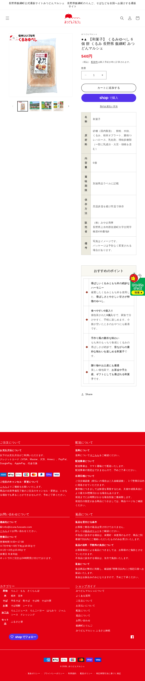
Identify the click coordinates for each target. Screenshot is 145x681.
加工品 (5, 612)
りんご (14, 590)
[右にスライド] (68, 106)
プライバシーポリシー (54, 673)
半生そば (16, 600)
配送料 (94, 62)
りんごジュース (19, 610)
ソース (14, 614)
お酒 (5, 605)
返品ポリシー (92, 531)
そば (5, 600)
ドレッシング (27, 614)
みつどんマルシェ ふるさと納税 (93, 630)
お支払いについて (85, 605)
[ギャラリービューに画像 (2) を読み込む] (35, 106)
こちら (3, 486)
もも (22, 590)
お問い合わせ (83, 620)
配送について (83, 610)
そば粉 (35, 600)
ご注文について (84, 600)
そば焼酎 (16, 605)
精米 (13, 595)
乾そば (26, 600)
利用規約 (72, 673)
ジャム (62, 610)
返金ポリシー (34, 673)
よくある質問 (83, 595)
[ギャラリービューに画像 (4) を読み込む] (58, 106)
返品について (83, 615)
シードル (27, 605)
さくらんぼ (33, 590)
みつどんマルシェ (76, 666)
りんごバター (37, 610)
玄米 (20, 595)
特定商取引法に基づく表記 (108, 673)
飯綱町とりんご (84, 625)
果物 (5, 590)
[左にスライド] (13, 106)
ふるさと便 (17, 621)
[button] (7, 18)
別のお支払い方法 (109, 106)
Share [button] (89, 394)
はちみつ (51, 610)
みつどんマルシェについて (90, 590)
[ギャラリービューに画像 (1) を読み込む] (23, 106)
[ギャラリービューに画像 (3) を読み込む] (46, 106)
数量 (83, 68)
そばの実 (46, 600)
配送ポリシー (86, 673)
